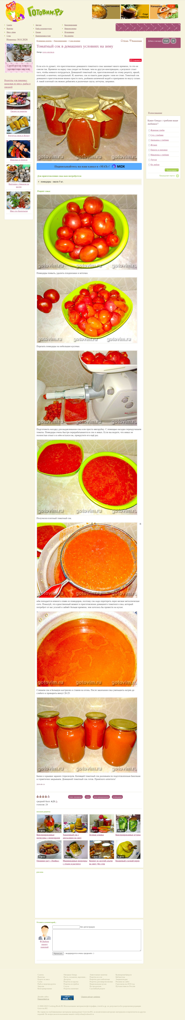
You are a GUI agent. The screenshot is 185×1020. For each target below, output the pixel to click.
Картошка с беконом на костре (19, 185)
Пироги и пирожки (159, 149)
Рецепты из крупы (71, 982)
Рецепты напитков (71, 988)
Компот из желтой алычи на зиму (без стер (101, 862)
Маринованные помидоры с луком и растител (75, 862)
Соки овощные (75, 797)
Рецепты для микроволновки (101, 982)
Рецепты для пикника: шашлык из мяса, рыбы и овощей (17, 84)
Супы (40, 982)
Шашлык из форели (18, 159)
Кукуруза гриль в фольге (19, 135)
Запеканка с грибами (160, 140)
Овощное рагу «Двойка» (48, 860)
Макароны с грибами (160, 154)
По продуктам (95, 986)
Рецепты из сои (96, 977)
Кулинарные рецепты (44, 41)
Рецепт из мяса (44, 979)
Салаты (41, 975)
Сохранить (136, 60)
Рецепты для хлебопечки (100, 979)
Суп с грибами (157, 135)
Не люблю (155, 164)
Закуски (41, 986)
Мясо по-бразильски (19, 211)
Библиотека (120, 977)
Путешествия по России (125, 986)
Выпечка (41, 977)
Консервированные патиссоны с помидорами (48, 836)
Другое (154, 159)
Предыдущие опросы (167, 175)
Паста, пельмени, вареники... (75, 977)
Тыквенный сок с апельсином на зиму (72, 836)
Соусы (66, 986)
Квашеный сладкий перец (127, 860)
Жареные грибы (157, 130)
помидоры (117, 797)
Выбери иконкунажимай (44, 944)
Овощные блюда (70, 975)
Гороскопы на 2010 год (125, 984)
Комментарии (137, 41)
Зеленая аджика (96, 834)
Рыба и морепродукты (47, 984)
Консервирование (60, 41)
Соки (88, 797)
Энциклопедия (121, 979)
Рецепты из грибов (71, 984)
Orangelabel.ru (43, 999)
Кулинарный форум (124, 975)
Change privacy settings (90, 997)
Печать (125, 41)
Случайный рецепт (97, 988)
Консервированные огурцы (128, 834)
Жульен (154, 144)
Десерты (67, 979)
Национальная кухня (98, 984)
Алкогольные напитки (98, 975)
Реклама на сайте (122, 982)
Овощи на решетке (19, 111)
